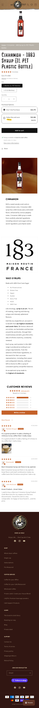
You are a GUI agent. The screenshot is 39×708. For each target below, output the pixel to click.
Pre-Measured (8, 567)
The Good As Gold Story (12, 615)
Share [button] (6, 148)
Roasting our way (10, 620)
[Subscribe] (30, 673)
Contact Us (8, 642)
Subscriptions (8, 563)
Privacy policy (8, 651)
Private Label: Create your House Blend (17, 594)
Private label (8, 629)
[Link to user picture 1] (7, 449)
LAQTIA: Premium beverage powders (16, 598)
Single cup (7, 558)
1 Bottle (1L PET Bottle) (12, 86)
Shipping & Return (10, 656)
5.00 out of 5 (25, 391)
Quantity (4, 95)
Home (4, 45)
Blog (5, 625)
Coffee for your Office (11, 580)
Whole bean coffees (10, 553)
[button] (2, 4)
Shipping (4, 78)
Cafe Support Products (12, 603)
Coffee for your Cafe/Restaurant (15, 584)
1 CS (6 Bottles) (9, 90)
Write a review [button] (19, 412)
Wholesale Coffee (10, 589)
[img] (6, 426)
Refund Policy (8, 660)
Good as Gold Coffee (21, 704)
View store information (11, 143)
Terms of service (9, 646)
